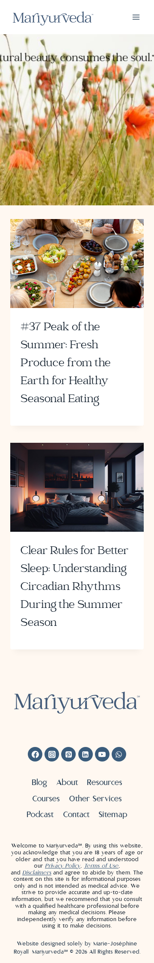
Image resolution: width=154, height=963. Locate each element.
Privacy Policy (62, 865)
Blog (39, 782)
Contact (76, 814)
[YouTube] (102, 754)
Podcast (40, 814)
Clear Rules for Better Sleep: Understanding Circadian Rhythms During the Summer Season (74, 587)
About (67, 782)
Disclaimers (36, 872)
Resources (104, 782)
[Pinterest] (68, 754)
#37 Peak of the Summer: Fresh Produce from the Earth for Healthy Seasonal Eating (66, 363)
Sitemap (112, 814)
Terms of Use (101, 865)
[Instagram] (51, 754)
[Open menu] (136, 17)
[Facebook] (35, 754)
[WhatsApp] (119, 754)
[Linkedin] (85, 754)
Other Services (95, 798)
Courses (46, 798)
